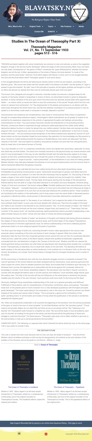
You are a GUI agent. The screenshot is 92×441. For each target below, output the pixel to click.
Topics (50, 26)
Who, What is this (15, 26)
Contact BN (38, 32)
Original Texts (35, 26)
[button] (19, 433)
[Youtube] (46, 434)
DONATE (51, 32)
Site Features (66, 26)
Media (81, 26)
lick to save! (75, 423)
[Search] (66, 14)
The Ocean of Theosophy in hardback (23, 387)
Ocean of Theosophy (49, 345)
